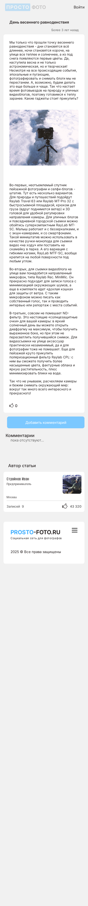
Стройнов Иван (18, 479)
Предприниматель (19, 484)
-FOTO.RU (35, 532)
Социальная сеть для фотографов (36, 538)
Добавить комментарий (45, 422)
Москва (12, 497)
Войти (79, 7)
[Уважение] (11, 405)
